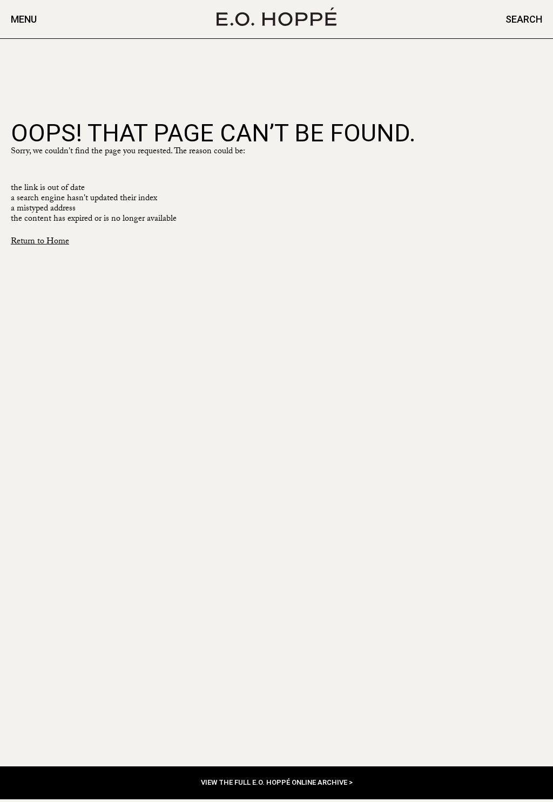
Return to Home (40, 242)
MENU (24, 19)
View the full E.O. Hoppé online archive (275, 782)
